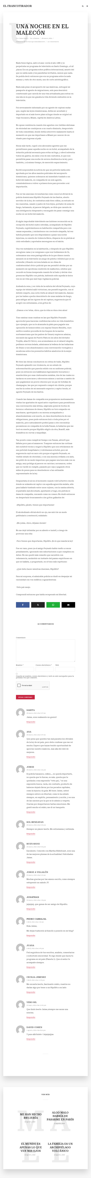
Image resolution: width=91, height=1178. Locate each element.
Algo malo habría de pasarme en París (60, 1116)
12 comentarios (53, 41)
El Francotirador (17, 6)
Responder (31, 722)
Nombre (20, 665)
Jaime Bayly (23, 38)
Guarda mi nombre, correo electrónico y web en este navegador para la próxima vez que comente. (45, 676)
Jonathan (33, 897)
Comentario (21, 637)
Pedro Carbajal (36, 919)
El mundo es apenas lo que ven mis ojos (31, 1147)
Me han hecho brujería (31, 1116)
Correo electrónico (44, 665)
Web (57, 665)
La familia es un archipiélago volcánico (60, 1147)
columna (36, 38)
